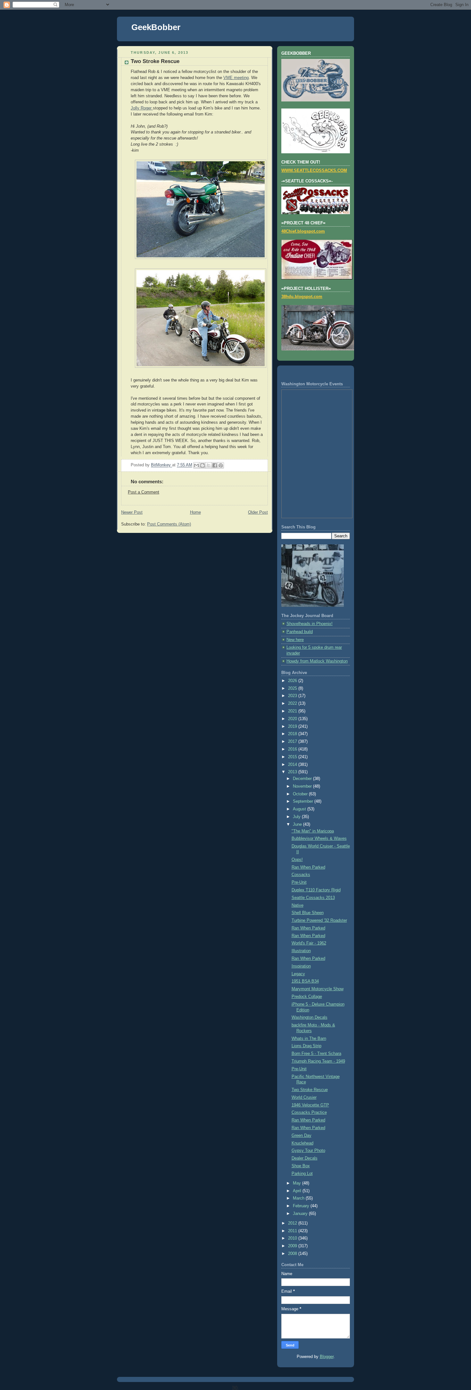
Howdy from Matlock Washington (317, 661)
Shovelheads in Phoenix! (309, 624)
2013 (293, 772)
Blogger (327, 1356)
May (297, 1183)
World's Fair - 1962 (309, 943)
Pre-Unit (299, 882)
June (298, 824)
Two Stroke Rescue (310, 1090)
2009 (293, 1246)
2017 (293, 741)
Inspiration (301, 966)
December (303, 778)
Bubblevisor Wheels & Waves (319, 838)
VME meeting (236, 78)
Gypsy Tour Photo (308, 1150)
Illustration (301, 951)
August (300, 809)
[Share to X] (208, 465)
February (301, 1206)
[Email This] (196, 465)
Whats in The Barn (309, 1038)
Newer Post (132, 512)
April (297, 1191)
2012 (293, 1223)
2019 (293, 726)
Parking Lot (302, 1173)
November (303, 786)
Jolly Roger (142, 108)
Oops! (297, 859)
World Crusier (304, 1097)
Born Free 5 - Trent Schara (316, 1053)
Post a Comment (143, 492)
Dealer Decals (305, 1158)
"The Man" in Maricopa (313, 831)
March (299, 1198)
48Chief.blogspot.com (303, 231)
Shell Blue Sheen (308, 913)
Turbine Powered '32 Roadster (319, 920)
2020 (293, 719)
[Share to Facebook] (214, 465)
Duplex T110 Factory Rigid (316, 890)
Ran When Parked (308, 867)
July (297, 817)
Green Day (301, 1135)
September (303, 801)
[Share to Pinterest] (221, 465)
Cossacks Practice (309, 1112)
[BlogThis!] (202, 465)
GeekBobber (155, 27)
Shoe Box (301, 1166)
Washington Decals (309, 1017)
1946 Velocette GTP (310, 1105)
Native (297, 905)
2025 (293, 688)
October (301, 794)
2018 (293, 734)
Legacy (298, 974)
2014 (293, 764)
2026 (293, 681)
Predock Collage (307, 996)
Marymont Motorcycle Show (317, 989)
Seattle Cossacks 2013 (313, 898)
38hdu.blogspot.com (301, 296)
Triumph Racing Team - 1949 (318, 1061)
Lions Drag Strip (306, 1046)
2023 (293, 696)
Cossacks (301, 874)
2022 (293, 703)
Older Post (258, 512)
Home (195, 512)
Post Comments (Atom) (169, 524)
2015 (293, 757)
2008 (293, 1253)
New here (295, 640)
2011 (293, 1231)
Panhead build (299, 632)
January (301, 1213)
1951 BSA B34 (305, 981)
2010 (293, 1238)
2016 (293, 749)
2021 (293, 711)
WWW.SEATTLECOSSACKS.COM (314, 170)
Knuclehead (302, 1143)
